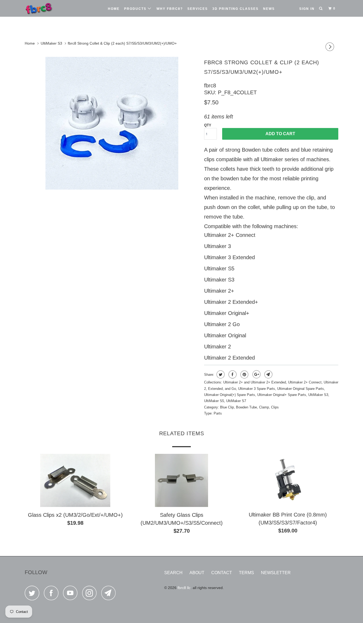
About (196, 572)
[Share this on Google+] (255, 374)
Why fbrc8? (170, 9)
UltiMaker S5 (214, 401)
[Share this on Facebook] (232, 374)
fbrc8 (210, 85)
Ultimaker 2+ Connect (305, 382)
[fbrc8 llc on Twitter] (33, 594)
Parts (218, 413)
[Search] (321, 8)
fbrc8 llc (184, 588)
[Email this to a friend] (267, 374)
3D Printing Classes (235, 9)
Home (114, 9)
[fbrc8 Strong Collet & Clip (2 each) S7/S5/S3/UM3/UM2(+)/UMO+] (112, 123)
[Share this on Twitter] (220, 374)
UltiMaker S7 (236, 401)
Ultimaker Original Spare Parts (300, 389)
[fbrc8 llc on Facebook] (52, 594)
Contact (221, 572)
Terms (246, 572)
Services (197, 9)
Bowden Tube (246, 407)
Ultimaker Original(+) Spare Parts (229, 395)
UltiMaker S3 (318, 395)
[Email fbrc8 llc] (110, 594)
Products (136, 9)
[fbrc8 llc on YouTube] (72, 594)
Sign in (307, 9)
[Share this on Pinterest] (243, 374)
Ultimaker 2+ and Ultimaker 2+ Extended (254, 382)
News (269, 9)
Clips (275, 407)
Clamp (264, 407)
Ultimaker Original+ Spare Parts (281, 395)
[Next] (331, 47)
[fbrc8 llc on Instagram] (91, 594)
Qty (207, 125)
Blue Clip (227, 407)
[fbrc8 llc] (52, 8)
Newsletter (276, 572)
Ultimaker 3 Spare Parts (256, 389)
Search (173, 572)
